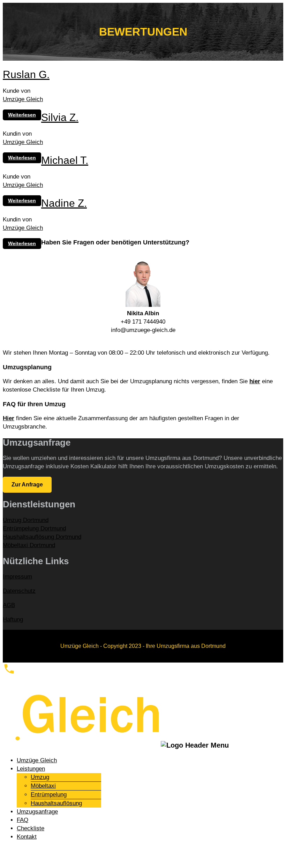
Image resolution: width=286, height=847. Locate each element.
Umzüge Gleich (23, 99)
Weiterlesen (22, 115)
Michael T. (64, 160)
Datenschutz (19, 591)
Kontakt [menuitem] (27, 836)
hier (254, 381)
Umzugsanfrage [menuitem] (37, 811)
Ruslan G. (26, 74)
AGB (9, 605)
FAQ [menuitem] (22, 820)
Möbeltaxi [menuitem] (43, 785)
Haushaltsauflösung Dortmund (42, 537)
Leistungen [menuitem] (31, 768)
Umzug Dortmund (25, 520)
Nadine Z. (64, 203)
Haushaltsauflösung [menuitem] (56, 803)
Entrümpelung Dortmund (34, 528)
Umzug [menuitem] (40, 777)
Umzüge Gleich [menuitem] (37, 760)
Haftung (13, 619)
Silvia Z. (59, 117)
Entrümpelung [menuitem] (49, 794)
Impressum (17, 576)
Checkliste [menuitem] (30, 828)
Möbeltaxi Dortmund (29, 545)
